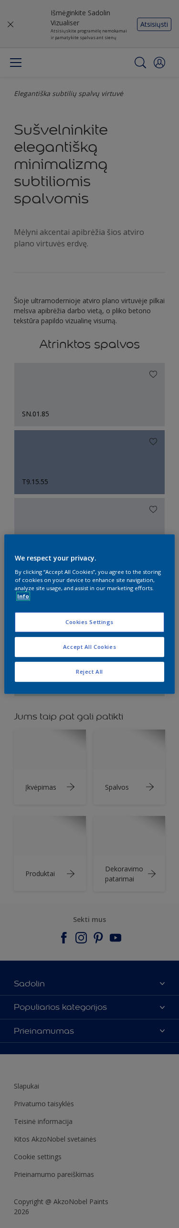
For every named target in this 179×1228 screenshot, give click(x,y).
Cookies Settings (89, 621)
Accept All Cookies (89, 646)
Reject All (89, 671)
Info (23, 596)
